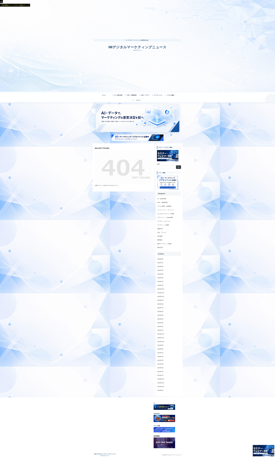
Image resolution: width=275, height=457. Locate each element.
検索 (158, 164)
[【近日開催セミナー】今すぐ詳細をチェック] (1, 1)
